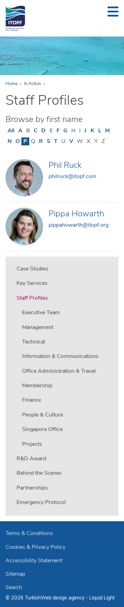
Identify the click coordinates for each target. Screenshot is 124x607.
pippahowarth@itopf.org (78, 225)
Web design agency (63, 597)
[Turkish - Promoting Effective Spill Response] (15, 18)
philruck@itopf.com (72, 176)
